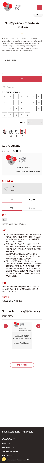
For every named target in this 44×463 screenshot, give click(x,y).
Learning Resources (10, 451)
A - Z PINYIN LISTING (10, 92)
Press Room (7, 455)
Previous (6, 326)
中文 (12, 199)
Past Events (6, 447)
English (32, 199)
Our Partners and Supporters (14, 460)
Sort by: (23, 122)
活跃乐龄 (12, 301)
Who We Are (7, 439)
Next (38, 326)
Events (4, 443)
